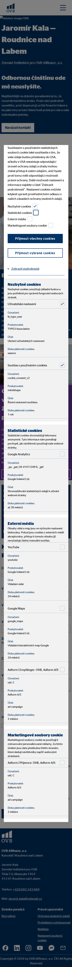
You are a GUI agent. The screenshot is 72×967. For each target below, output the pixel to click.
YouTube (13, 547)
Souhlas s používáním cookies (27, 365)
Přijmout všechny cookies (35, 238)
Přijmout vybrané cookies (35, 253)
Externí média (16, 219)
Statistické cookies (19, 212)
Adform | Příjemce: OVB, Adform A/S (31, 762)
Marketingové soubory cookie (27, 225)
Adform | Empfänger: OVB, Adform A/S (32, 669)
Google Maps (16, 608)
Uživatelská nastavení (21, 303)
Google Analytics (18, 454)
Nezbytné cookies (19, 206)
